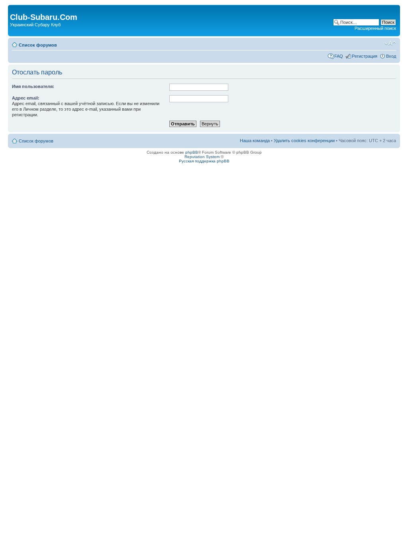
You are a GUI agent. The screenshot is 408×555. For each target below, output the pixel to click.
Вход (391, 56)
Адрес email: (25, 98)
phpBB (191, 152)
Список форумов (38, 45)
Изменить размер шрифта (390, 43)
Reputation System (202, 156)
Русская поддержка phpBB (204, 161)
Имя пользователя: (33, 86)
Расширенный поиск (375, 28)
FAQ (338, 56)
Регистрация (364, 56)
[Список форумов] (14, 9)
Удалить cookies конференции (304, 140)
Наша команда (255, 140)
